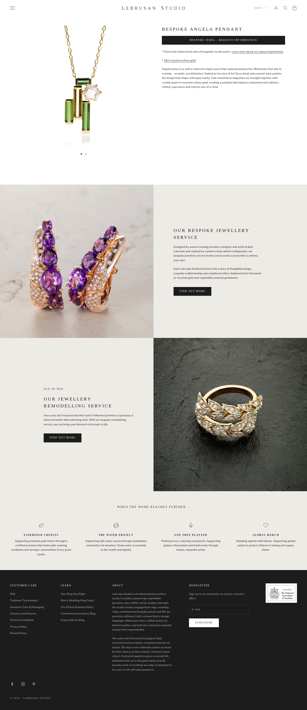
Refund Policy (18, 633)
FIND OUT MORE (192, 291)
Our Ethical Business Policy (77, 607)
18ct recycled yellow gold (180, 60)
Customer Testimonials (24, 600)
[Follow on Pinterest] (34, 684)
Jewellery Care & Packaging (27, 607)
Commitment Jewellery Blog (78, 614)
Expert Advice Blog (73, 620)
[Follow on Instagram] (23, 684)
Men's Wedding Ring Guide (77, 600)
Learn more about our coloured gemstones (257, 52)
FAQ (12, 594)
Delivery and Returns (23, 614)
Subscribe (204, 622)
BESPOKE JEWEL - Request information (223, 40)
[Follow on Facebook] (12, 684)
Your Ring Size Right (73, 594)
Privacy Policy (18, 627)
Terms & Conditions (22, 620)
